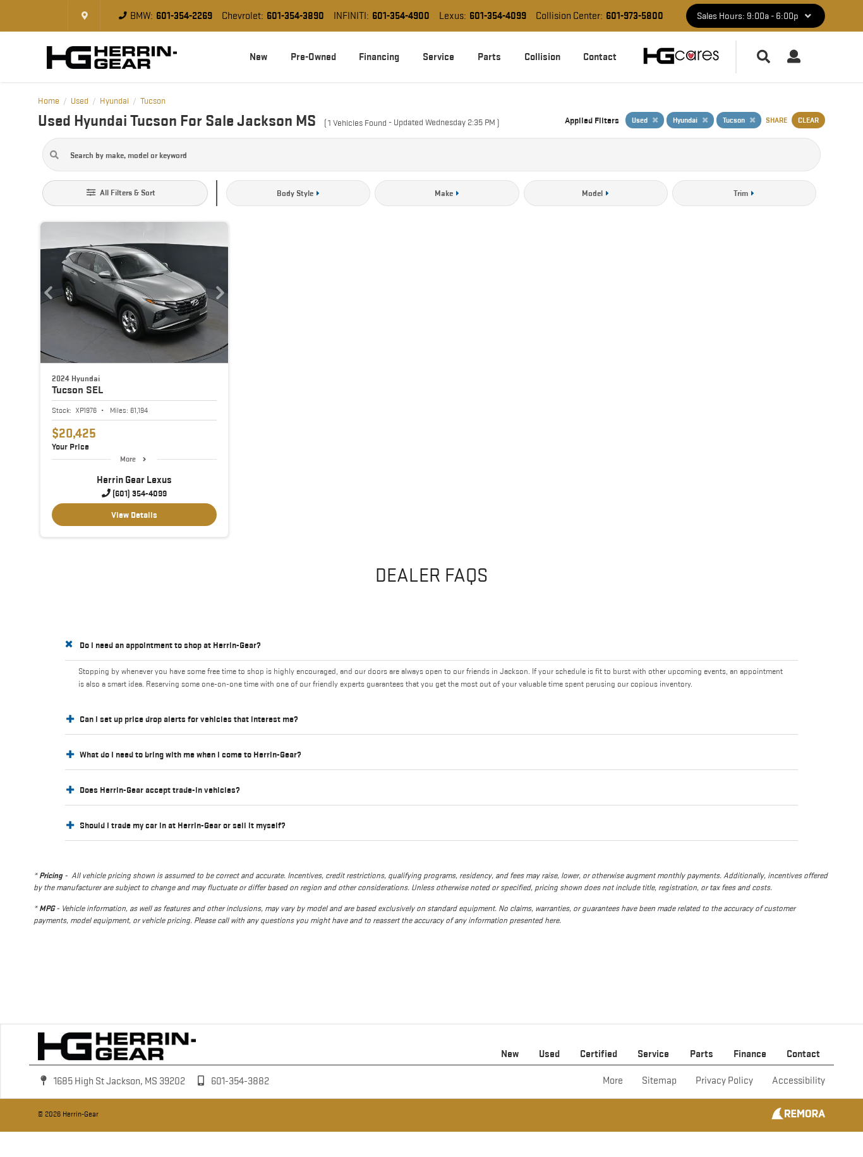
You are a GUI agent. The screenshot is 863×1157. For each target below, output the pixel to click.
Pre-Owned (313, 56)
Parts (489, 56)
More (128, 459)
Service (438, 56)
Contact (600, 56)
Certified (598, 1053)
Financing (379, 56)
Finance (749, 1053)
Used (549, 1053)
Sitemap (659, 1080)
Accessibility (798, 1080)
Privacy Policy (724, 1080)
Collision (542, 56)
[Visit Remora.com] (798, 1116)
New (258, 56)
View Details (134, 515)
